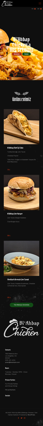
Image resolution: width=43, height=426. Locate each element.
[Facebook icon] (18, 418)
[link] (21, 126)
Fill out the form (10, 390)
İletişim (27, 54)
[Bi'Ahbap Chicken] (7, 3)
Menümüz (17, 54)
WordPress (31, 415)
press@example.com (12, 362)
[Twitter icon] (21, 418)
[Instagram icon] (24, 418)
